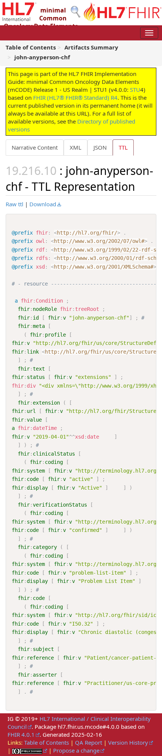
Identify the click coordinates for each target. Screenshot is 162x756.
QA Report (88, 742)
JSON (100, 147)
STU (135, 89)
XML (75, 147)
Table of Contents (46, 742)
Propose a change (76, 750)
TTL (123, 147)
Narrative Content (35, 147)
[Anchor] (141, 186)
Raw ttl (14, 204)
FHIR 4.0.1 (21, 734)
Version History (128, 742)
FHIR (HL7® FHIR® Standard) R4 (75, 97)
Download (42, 204)
